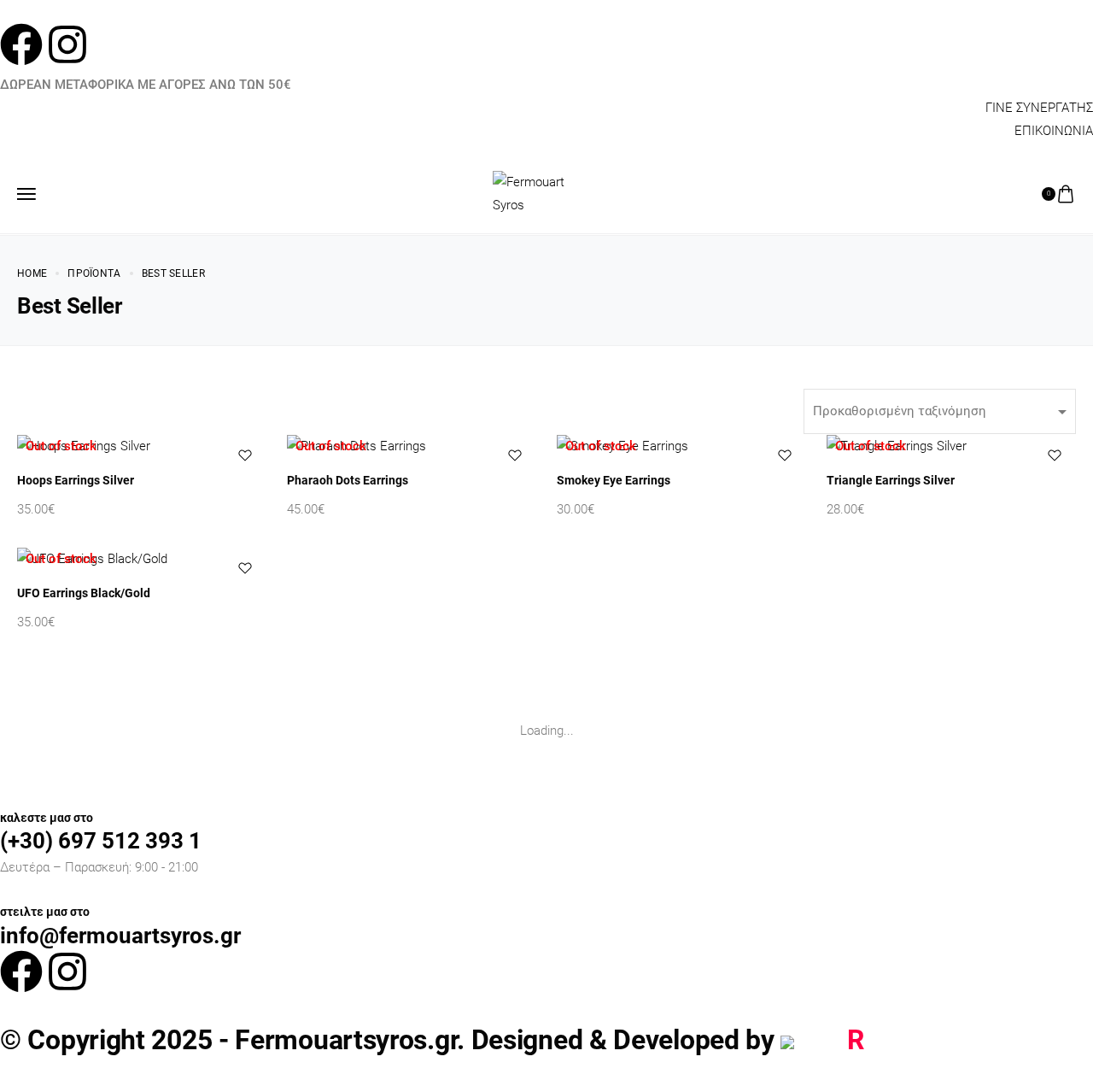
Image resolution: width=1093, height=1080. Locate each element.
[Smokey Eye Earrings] (681, 446)
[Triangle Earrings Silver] (951, 446)
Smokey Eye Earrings (613, 480)
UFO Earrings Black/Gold (83, 593)
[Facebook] (21, 44)
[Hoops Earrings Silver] (141, 446)
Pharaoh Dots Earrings (347, 480)
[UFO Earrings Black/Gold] (141, 559)
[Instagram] (67, 44)
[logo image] (540, 193)
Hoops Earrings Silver (75, 480)
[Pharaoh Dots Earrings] (411, 446)
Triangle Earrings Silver (891, 480)
